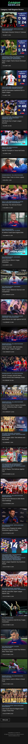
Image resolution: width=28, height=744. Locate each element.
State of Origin (11, 434)
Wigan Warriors (17, 58)
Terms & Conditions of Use (14, 735)
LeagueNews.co (11, 732)
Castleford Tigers (6, 87)
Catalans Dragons (6, 116)
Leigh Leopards (6, 57)
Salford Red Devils (15, 557)
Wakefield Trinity (16, 558)
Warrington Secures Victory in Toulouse (14, 32)
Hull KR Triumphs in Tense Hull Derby (13, 150)
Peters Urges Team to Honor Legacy (13, 177)
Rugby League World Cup (8, 230)
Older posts (5, 720)
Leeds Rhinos (5, 117)
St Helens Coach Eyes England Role (12, 232)
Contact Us (17, 732)
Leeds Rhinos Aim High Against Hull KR (14, 319)
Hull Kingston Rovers (7, 28)
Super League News (18, 28)
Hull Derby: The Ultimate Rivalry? (12, 205)
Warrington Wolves (7, 29)
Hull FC (4, 147)
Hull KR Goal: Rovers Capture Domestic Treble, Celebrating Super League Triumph (14, 407)
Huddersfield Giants (7, 56)
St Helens (20, 201)
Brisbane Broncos (6, 175)
